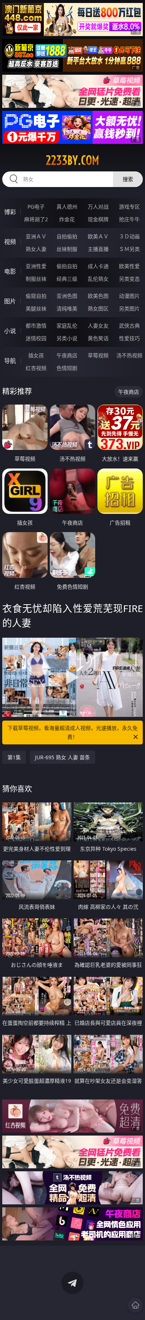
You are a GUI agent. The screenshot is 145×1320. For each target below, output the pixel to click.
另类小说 (67, 338)
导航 (10, 361)
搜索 (128, 179)
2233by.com (72, 160)
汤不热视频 (129, 355)
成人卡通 (98, 266)
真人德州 (67, 206)
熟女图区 (98, 308)
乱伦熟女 (98, 278)
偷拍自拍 (67, 266)
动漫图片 (129, 295)
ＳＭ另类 (129, 248)
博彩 (10, 212)
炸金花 (67, 219)
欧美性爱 (129, 266)
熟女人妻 (36, 248)
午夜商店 (67, 355)
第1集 (14, 757)
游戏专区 (129, 206)
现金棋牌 (98, 219)
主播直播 (98, 248)
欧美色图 (98, 295)
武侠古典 (129, 325)
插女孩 (36, 355)
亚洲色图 (67, 295)
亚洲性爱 (36, 266)
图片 (10, 301)
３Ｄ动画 (129, 236)
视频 (10, 242)
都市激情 (36, 325)
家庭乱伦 (67, 325)
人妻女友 (98, 325)
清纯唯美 (67, 308)
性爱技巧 (129, 338)
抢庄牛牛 (129, 219)
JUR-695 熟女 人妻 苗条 (62, 757)
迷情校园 (36, 338)
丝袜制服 (67, 248)
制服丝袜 (36, 278)
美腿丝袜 (36, 308)
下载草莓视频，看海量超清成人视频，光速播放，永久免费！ (72, 732)
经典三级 (67, 278)
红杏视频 (36, 367)
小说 (10, 331)
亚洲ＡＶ (36, 236)
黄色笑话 (98, 338)
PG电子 (36, 206)
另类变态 (129, 278)
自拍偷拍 (67, 236)
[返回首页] (135, 1305)
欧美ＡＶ (98, 236)
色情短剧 (67, 367)
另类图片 (129, 308)
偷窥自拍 (36, 295)
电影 (10, 271)
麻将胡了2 (36, 219)
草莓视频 (98, 355)
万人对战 (98, 206)
